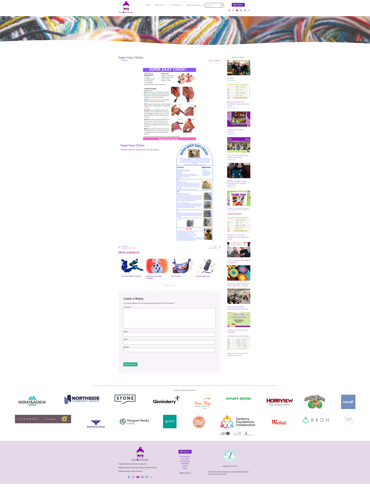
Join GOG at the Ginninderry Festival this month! (237, 156)
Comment (127, 307)
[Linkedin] (245, 10)
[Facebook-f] (229, 10)
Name (126, 331)
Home (148, 5)
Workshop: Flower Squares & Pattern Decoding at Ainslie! (238, 285)
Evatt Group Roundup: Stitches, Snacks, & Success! (237, 308)
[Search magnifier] (221, 5)
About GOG (159, 5)
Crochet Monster (203, 276)
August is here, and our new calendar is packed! (237, 354)
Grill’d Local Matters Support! (238, 209)
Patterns (125, 61)
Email (126, 339)
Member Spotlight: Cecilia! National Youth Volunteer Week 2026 (237, 183)
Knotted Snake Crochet (131, 276)
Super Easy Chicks (132, 145)
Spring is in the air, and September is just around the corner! (238, 104)
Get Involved (175, 5)
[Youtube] (237, 10)
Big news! (230, 78)
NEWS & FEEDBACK (193, 5)
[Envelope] (241, 10)
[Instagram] (233, 10)
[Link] (249, 10)
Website (126, 347)
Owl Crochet (176, 276)
